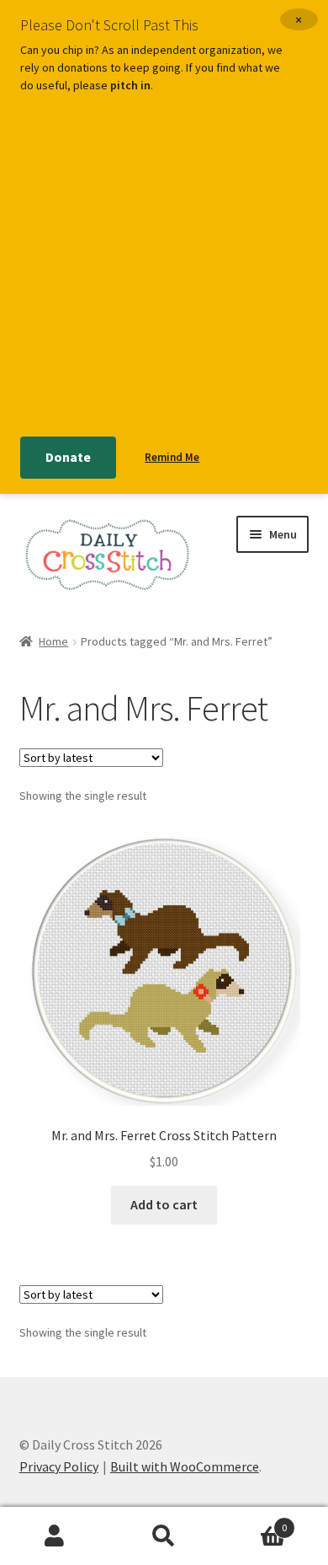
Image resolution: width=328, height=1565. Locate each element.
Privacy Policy (58, 1466)
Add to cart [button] (164, 1204)
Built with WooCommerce (184, 1466)
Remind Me (172, 457)
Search (164, 1536)
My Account (54, 1536)
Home (53, 641)
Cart (253, 1521)
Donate (68, 456)
